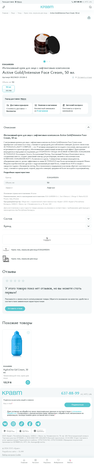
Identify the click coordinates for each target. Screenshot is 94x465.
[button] (47, 37)
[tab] (44, 61)
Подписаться (77, 404)
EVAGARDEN (8, 64)
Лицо (13, 13)
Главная (5, 13)
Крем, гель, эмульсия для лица (35, 13)
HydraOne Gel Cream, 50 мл (15, 371)
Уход (19, 13)
